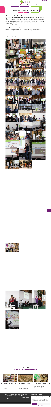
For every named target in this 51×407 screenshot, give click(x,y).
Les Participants (9, 394)
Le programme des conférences (9, 395)
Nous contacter (44, 0)
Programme (17, 4)
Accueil (14, 4)
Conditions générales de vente (19, 402)
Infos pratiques (36, 4)
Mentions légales (26, 402)
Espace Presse (21, 395)
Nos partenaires (16, 395)
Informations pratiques (25, 394)
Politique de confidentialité (41, 405)
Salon (21, 4)
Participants (24, 4)
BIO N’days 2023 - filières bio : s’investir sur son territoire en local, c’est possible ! (25, 384)
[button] (49, 396)
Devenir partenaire (30, 4)
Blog (13, 394)
